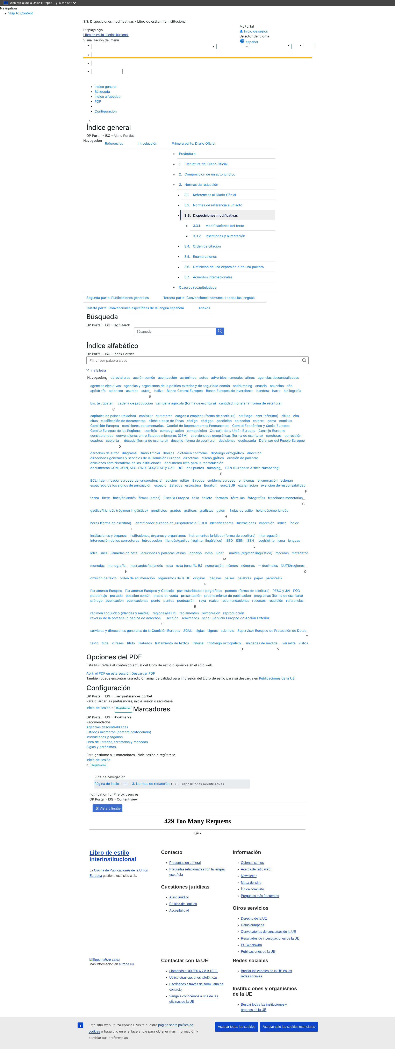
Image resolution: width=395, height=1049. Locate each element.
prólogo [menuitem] (96, 600)
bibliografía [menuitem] (292, 391)
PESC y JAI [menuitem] (281, 591)
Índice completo (252, 889)
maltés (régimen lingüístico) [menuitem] (250, 553)
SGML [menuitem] (188, 630)
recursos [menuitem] (259, 600)
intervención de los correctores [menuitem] (114, 540)
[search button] (220, 331)
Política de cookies (183, 904)
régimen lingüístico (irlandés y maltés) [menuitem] (120, 613)
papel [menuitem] (258, 578)
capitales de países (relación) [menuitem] (113, 416)
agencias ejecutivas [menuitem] (105, 386)
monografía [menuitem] (116, 565)
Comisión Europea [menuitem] (104, 426)
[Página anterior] (297, 47)
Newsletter (101, 71)
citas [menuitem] (94, 421)
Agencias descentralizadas (107, 727)
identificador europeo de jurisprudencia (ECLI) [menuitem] (171, 523)
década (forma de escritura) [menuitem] (146, 440)
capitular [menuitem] (146, 416)
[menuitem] (270, 142)
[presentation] (118, 215)
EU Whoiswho (251, 945)
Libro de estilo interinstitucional (106, 35)
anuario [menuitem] (261, 386)
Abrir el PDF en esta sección (108, 673)
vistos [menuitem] (303, 643)
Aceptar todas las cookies (236, 1026)
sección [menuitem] (172, 618)
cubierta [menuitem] (112, 440)
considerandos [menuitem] (101, 435)
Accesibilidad (179, 910)
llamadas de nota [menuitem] (124, 553)
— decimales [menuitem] (268, 565)
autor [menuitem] (145, 391)
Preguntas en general (185, 862)
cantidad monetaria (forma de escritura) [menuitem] (250, 403)
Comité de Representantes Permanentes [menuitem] (198, 426)
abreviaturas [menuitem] (120, 377)
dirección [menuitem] (254, 453)
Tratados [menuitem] (145, 643)
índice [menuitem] (282, 523)
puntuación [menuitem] (185, 600)
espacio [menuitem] (160, 485)
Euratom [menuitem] (210, 485)
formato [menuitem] (221, 498)
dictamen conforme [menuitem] (192, 453)
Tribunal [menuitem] (198, 643)
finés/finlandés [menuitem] (124, 498)
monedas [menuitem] (97, 565)
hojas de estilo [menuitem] (241, 510)
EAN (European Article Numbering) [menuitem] (252, 468)
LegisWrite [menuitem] (266, 540)
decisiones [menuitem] (227, 440)
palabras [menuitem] (244, 578)
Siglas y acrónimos (101, 747)
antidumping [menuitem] (242, 386)
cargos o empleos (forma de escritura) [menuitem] (205, 416)
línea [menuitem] (104, 553)
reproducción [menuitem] (233, 613)
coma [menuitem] (271, 421)
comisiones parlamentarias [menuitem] (143, 426)
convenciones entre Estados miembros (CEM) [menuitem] (152, 435)
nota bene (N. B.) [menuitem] (189, 565)
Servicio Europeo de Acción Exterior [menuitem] (241, 618)
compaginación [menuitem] (172, 431)
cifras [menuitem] (285, 416)
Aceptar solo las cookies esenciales (289, 1026)
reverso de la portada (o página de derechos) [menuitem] (126, 618)
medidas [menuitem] (282, 553)
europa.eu (126, 964)
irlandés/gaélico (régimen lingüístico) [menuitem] (193, 540)
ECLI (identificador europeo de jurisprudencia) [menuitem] (126, 480)
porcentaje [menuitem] (98, 596)
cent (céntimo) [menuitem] (267, 416)
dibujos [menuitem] (168, 453)
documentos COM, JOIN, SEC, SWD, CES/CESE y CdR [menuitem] (132, 468)
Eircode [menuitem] (198, 480)
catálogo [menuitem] (245, 416)
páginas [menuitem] (215, 578)
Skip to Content (20, 13)
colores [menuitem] (258, 421)
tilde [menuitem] (105, 643)
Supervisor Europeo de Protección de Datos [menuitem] (271, 630)
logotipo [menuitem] (195, 553)
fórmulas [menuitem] (238, 498)
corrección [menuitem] (293, 435)
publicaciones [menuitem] (137, 600)
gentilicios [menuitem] (159, 510)
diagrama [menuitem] (129, 453)
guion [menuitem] (220, 510)
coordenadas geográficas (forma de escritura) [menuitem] (227, 435)
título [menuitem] (131, 643)
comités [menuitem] (150, 431)
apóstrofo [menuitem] (98, 391)
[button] (89, 120)
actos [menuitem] (203, 377)
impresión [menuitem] (266, 523)
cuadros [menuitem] (96, 440)
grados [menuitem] (175, 510)
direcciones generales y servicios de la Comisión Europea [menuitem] (135, 458)
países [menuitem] (230, 578)
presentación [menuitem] (191, 596)
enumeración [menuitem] (268, 480)
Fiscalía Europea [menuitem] (176, 498)
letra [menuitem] (93, 553)
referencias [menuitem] (294, 600)
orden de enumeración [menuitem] (137, 578)
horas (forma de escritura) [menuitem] (110, 523)
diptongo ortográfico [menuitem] (227, 453)
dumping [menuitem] (214, 468)
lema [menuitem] (281, 540)
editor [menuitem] (184, 480)
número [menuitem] (232, 565)
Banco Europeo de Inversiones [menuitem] (229, 391)
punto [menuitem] (155, 600)
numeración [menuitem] (214, 565)
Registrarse (123, 708)
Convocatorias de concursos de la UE (268, 931)
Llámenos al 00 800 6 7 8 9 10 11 (193, 971)
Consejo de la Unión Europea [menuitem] (232, 431)
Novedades (101, 55)
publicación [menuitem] (115, 600)
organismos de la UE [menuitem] (174, 578)
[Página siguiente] (309, 47)
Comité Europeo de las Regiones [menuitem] (115, 431)
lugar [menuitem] (220, 553)
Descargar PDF (143, 673)
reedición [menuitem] (276, 600)
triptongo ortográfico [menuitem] (224, 643)
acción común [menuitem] (144, 377)
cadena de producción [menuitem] (135, 403)
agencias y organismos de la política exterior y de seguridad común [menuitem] (177, 386)
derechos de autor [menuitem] (104, 453)
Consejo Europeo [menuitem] (271, 431)
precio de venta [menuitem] (165, 596)
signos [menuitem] (213, 630)
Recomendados (98, 722)
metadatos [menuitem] (300, 553)
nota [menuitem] (169, 565)
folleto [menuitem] (207, 498)
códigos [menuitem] (207, 421)
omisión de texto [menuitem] (103, 578)
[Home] (107, 47)
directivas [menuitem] (191, 458)
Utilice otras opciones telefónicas (193, 977)
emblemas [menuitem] (246, 480)
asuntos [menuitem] (132, 391)
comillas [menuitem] (285, 421)
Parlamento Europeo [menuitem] (106, 591)
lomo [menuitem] (209, 553)
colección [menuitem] (242, 421)
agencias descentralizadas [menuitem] (278, 377)
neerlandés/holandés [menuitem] (147, 565)
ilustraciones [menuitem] (246, 523)
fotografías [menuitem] (256, 498)
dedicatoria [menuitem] (247, 440)
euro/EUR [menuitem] (227, 485)
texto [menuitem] (94, 643)
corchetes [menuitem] (273, 435)
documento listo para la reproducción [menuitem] (193, 463)
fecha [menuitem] (94, 498)
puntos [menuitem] (168, 600)
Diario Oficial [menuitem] (150, 453)
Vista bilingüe (110, 808)
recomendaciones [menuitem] (235, 600)
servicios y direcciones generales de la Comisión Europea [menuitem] (135, 630)
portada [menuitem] (116, 596)
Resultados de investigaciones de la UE (270, 938)
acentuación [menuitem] (167, 377)
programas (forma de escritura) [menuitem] (278, 596)
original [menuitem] (199, 578)
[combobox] (175, 331)
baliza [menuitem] (159, 391)
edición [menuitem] (171, 480)
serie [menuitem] (205, 618)
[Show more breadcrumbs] (125, 784)
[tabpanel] (197, 218)
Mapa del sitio (251, 882)
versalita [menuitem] (289, 643)
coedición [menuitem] (224, 421)
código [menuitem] (192, 421)
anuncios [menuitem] (277, 386)
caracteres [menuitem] (164, 416)
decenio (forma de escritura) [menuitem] (193, 440)
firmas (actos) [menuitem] (149, 498)
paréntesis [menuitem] (274, 578)
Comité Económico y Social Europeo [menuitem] (261, 426)
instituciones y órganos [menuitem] (108, 535)
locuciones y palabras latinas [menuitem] (163, 553)
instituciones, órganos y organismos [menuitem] (158, 535)
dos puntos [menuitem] (195, 468)
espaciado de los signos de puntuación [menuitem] (120, 485)
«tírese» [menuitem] (118, 643)
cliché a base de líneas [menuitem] (166, 421)
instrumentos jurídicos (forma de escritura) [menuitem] (222, 535)
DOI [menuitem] (180, 468)
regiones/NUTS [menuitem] (164, 613)
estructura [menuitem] (193, 485)
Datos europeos (252, 925)
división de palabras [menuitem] (242, 458)
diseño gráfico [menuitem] (213, 458)
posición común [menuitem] (138, 596)
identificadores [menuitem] (221, 523)
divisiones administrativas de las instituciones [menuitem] (125, 463)
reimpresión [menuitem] (211, 613)
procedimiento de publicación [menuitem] (227, 596)
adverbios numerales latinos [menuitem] (233, 377)
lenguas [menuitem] (294, 540)
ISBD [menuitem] (229, 540)
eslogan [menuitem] (287, 480)
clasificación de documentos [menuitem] (123, 421)
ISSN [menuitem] (250, 540)
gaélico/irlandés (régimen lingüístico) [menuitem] (119, 510)
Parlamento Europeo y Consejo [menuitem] (149, 591)
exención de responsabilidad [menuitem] (283, 485)
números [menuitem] (248, 565)
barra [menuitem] (276, 391)
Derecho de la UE (254, 918)
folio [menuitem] (195, 498)
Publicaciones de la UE (277, 678)
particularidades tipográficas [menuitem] (199, 591)
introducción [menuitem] (152, 540)
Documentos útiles (107, 63)
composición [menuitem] (197, 431)
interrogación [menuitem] (269, 535)
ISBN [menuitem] (239, 540)
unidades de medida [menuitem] (262, 643)
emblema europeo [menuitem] (221, 480)
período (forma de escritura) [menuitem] (247, 591)
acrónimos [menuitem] (188, 377)
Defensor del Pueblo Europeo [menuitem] (282, 440)
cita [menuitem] (296, 416)
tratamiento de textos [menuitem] (172, 643)
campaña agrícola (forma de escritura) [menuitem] (186, 403)
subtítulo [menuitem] (227, 630)
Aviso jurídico (179, 897)
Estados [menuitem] (176, 485)
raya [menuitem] (202, 600)
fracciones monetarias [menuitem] (285, 498)
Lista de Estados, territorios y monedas (117, 742)
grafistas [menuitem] (206, 510)
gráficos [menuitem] (190, 510)
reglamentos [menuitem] (189, 613)
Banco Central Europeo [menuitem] (185, 391)
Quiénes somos (252, 862)
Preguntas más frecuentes (260, 896)
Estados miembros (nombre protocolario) (118, 732)
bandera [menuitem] (262, 391)
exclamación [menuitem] (248, 485)
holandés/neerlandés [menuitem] (272, 510)
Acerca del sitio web (255, 869)
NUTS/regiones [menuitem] (292, 565)
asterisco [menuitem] (116, 391)
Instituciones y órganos (104, 737)
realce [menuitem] (213, 600)
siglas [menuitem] (200, 630)
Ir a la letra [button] (98, 370)
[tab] (105, 87)
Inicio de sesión (98, 708)
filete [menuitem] (106, 498)
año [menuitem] (290, 386)
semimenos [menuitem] (190, 618)
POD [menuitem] (296, 591)
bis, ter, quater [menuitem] (101, 403)
